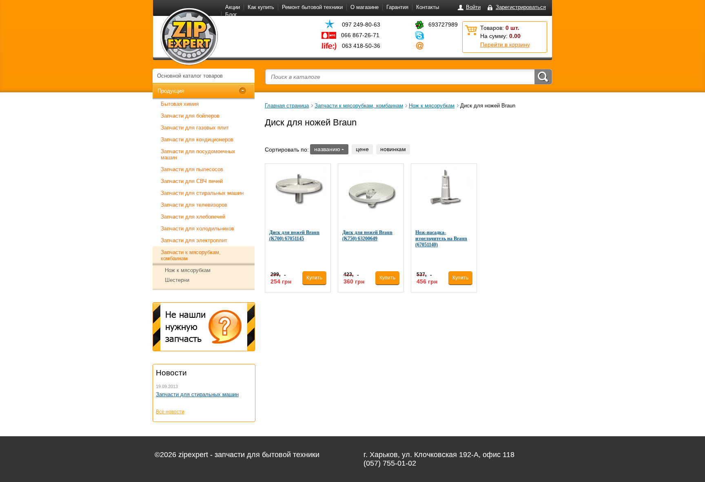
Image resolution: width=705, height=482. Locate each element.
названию (327, 149)
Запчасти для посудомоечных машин (198, 154)
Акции (232, 7)
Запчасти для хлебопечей (193, 217)
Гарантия (397, 7)
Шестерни (177, 280)
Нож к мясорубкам (188, 270)
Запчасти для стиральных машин (202, 193)
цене (362, 149)
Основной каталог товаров (190, 76)
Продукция (170, 91)
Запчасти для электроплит (194, 240)
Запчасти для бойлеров (190, 116)
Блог (231, 14)
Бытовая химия (180, 104)
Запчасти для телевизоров (194, 205)
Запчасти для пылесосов (192, 169)
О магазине (364, 7)
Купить (314, 278)
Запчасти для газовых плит (195, 128)
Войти (473, 7)
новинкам (393, 149)
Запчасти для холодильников (197, 228)
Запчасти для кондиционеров (197, 139)
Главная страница (287, 106)
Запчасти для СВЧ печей (192, 181)
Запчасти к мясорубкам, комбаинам (191, 255)
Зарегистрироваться (521, 7)
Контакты (427, 7)
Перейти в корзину (505, 44)
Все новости (170, 412)
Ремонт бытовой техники (312, 7)
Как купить (261, 7)
